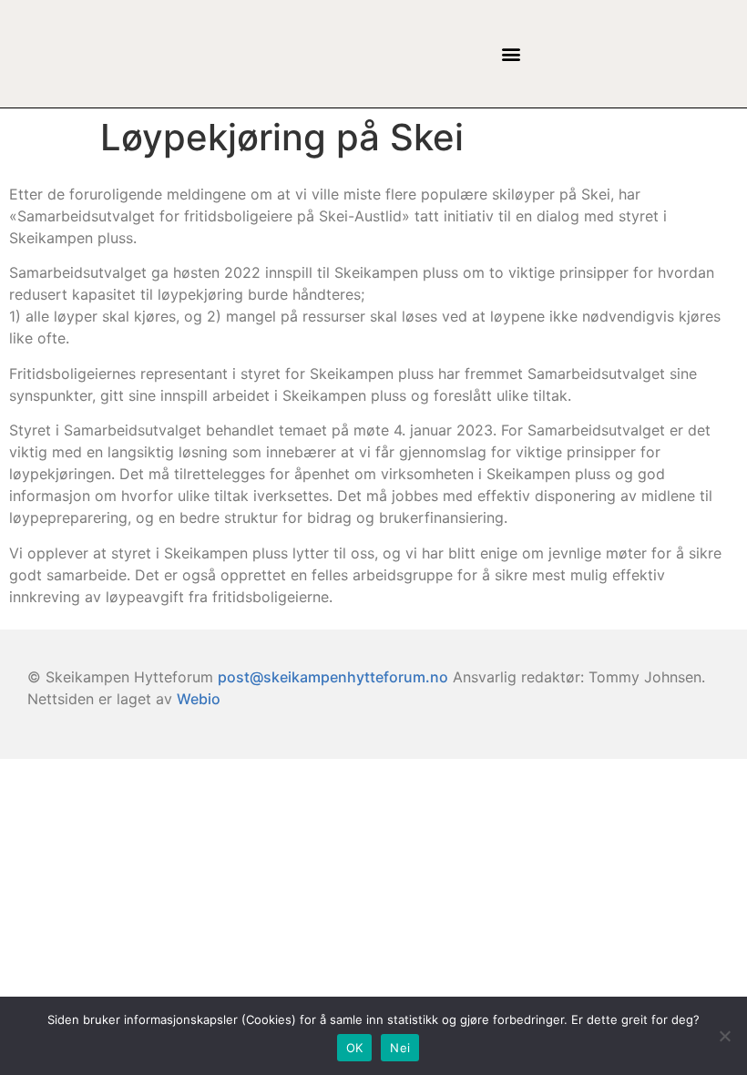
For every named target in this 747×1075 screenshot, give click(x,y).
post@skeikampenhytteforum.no (333, 677)
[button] (511, 54)
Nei (400, 1047)
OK (354, 1047)
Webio (198, 699)
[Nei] (724, 1036)
